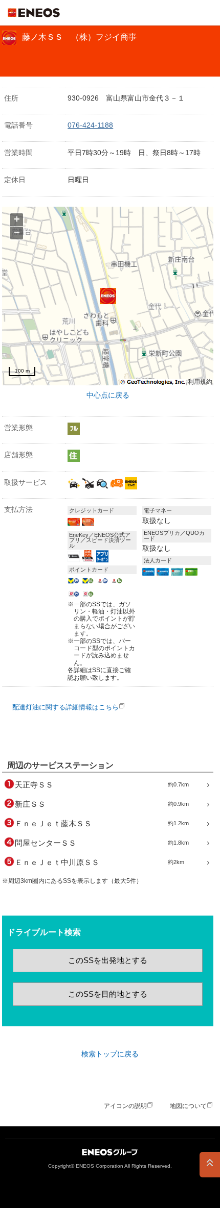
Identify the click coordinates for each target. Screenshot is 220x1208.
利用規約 (200, 382)
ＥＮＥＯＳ (34, 12)
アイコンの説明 (125, 1106)
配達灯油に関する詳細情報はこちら (65, 707)
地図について (188, 1106)
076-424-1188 (90, 125)
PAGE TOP (210, 1164)
